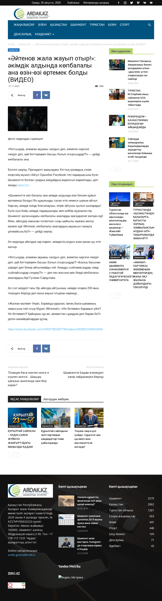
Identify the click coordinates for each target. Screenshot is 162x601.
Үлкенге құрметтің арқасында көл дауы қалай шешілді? (89, 501)
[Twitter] (132, 3)
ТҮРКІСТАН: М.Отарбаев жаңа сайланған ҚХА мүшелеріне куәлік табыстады (138, 97)
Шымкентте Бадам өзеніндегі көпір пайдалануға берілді (83, 375)
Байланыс (74, 2)
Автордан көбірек (56, 399)
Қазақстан (58, 25)
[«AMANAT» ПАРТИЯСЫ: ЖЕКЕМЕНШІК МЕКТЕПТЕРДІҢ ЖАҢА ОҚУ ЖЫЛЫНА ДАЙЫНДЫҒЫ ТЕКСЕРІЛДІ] (143, 252)
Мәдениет (43, 34)
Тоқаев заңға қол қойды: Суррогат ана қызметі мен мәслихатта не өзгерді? (87, 439)
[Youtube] (151, 3)
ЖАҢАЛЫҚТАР (24, 25)
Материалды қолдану (96, 2)
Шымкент (78, 25)
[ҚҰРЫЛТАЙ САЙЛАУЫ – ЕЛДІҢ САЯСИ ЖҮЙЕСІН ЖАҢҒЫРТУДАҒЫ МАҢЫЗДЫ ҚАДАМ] (22, 418)
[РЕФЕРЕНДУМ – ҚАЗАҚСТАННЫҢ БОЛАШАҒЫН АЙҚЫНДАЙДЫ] (117, 120)
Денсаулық (22, 34)
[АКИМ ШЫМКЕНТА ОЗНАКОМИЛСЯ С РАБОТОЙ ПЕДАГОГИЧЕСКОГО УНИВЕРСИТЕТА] (119, 252)
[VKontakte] (145, 3)
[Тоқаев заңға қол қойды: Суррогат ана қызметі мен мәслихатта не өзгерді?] (89, 418)
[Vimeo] (138, 3)
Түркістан (97, 25)
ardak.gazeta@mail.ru (21, 555)
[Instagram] (125, 3)
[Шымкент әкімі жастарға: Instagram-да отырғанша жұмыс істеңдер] (66, 542)
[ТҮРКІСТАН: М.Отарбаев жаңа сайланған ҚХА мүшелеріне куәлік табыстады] (117, 94)
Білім (112, 25)
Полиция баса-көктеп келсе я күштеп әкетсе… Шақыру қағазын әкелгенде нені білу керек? (28, 379)
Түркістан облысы (115, 204)
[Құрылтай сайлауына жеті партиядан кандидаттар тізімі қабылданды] (55, 418)
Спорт (124, 25)
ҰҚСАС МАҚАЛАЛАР (24, 399)
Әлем (42, 25)
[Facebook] (119, 3)
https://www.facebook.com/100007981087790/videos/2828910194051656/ (55, 329)
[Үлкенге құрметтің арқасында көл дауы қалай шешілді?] (66, 500)
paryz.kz (23, 185)
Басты (11, 44)
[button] (149, 25)
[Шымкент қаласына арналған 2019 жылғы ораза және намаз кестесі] (66, 519)
